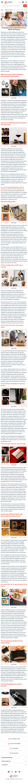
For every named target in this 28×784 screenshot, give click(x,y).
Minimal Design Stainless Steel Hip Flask (13, 444)
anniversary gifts (9, 49)
